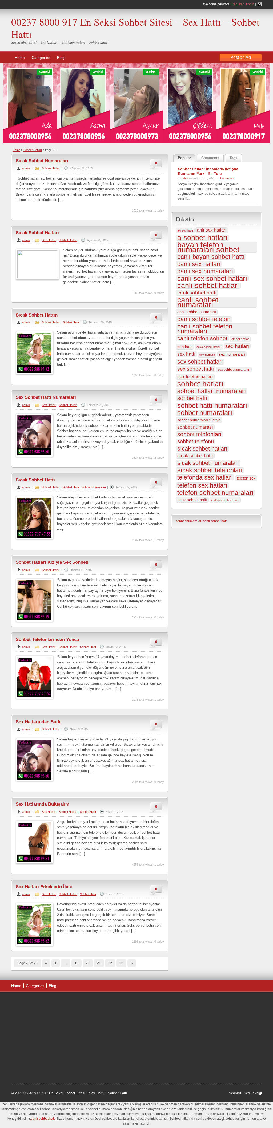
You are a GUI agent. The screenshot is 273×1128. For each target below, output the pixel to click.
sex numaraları (232, 354)
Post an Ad (240, 57)
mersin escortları (38, 1056)
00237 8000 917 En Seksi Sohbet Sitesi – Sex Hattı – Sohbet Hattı (135, 28)
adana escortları (52, 1002)
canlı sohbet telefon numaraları (204, 328)
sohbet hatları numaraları (211, 391)
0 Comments (226, 178)
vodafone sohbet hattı (225, 500)
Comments (210, 158)
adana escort (26, 1002)
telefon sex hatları (202, 485)
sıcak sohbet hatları (202, 449)
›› (132, 963)
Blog (61, 57)
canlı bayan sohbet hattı (211, 257)
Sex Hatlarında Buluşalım (42, 804)
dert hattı (184, 346)
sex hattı (186, 354)
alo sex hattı (185, 230)
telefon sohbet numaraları (215, 493)
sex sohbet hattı (195, 369)
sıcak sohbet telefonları (210, 470)
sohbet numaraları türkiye (198, 420)
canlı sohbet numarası (196, 312)
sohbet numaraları (204, 413)
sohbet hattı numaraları (212, 405)
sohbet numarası (195, 427)
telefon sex (246, 478)
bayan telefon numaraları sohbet (208, 247)
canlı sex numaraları (205, 271)
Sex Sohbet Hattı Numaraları (46, 397)
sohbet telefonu (195, 441)
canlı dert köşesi (37, 1042)
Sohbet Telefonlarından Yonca (47, 639)
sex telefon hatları (195, 376)
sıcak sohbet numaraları (208, 463)
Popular (184, 158)
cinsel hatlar (240, 339)
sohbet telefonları (199, 434)
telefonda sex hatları (205, 477)
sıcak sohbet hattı (195, 455)
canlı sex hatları (198, 264)
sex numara (207, 354)
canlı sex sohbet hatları (212, 278)
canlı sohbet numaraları (197, 302)
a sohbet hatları (202, 238)
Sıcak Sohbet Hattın (37, 315)
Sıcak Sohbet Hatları (37, 232)
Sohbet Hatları (32, 150)
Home (20, 57)
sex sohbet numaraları (234, 369)
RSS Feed (260, 4)
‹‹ (46, 963)
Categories (41, 57)
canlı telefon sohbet (202, 338)
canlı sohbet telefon (204, 319)
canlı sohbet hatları (208, 286)
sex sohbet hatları (200, 362)
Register (237, 4)
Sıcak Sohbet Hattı (35, 479)
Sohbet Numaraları (94, 487)
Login (250, 4)
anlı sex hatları (212, 230)
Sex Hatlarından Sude (38, 721)
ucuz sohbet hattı (192, 500)
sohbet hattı (192, 398)
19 (76, 963)
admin (26, 168)
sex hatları (237, 346)
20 (88, 963)
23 (121, 963)
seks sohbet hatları (208, 346)
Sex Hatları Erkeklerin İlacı (44, 886)
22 (110, 963)
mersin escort (38, 1063)
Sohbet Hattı (71, 322)
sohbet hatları (200, 384)
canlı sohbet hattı (196, 292)
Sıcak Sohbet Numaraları (42, 160)
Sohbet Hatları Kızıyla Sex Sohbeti (52, 562)
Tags (233, 158)
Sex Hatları (49, 240)
